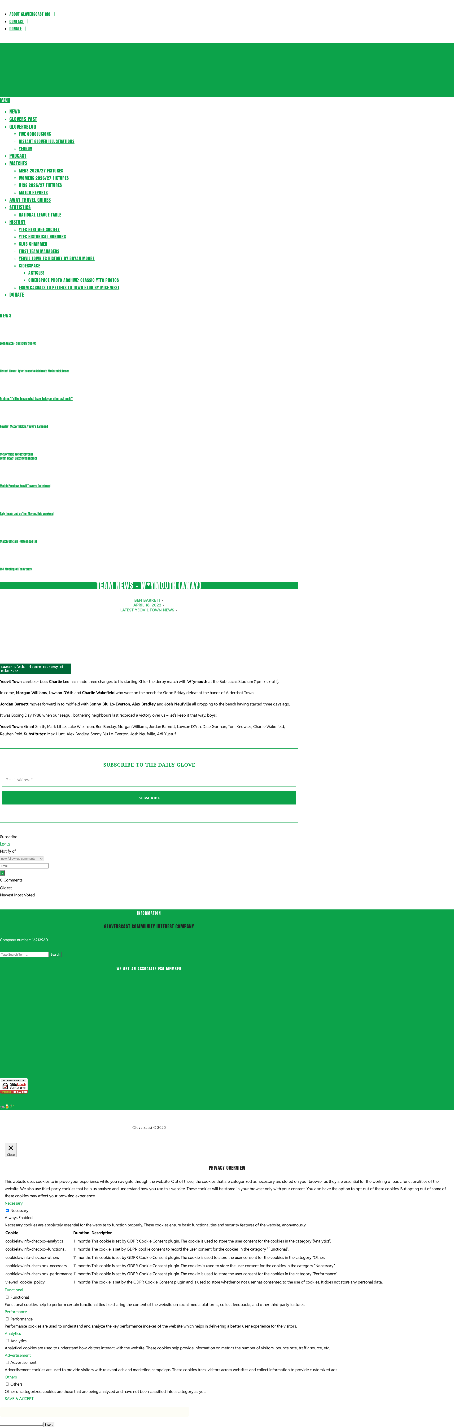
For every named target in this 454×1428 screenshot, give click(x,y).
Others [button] (11, 1377)
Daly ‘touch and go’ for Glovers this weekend (26, 513)
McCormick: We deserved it (16, 454)
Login (5, 843)
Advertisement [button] (18, 1355)
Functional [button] (14, 1289)
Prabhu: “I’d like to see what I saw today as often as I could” (36, 399)
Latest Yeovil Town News (147, 610)
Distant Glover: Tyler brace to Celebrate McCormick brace (34, 371)
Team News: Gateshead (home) (18, 458)
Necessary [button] (14, 1203)
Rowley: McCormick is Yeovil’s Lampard (24, 426)
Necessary (19, 1210)
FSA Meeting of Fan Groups (16, 569)
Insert (48, 1424)
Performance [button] (16, 1311)
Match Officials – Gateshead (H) (18, 541)
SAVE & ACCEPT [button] (19, 1398)
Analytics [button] (13, 1333)
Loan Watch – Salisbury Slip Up (18, 343)
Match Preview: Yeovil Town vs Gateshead (25, 486)
